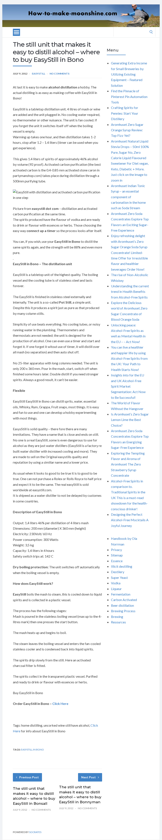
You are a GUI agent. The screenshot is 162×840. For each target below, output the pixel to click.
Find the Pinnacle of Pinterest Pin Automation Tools (129, 96)
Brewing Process (123, 611)
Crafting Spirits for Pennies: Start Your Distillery (124, 113)
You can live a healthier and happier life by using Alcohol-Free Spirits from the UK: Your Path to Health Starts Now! (129, 358)
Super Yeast (119, 577)
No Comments (59, 73)
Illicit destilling (121, 566)
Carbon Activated (124, 600)
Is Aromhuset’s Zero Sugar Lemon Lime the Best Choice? (130, 419)
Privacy (116, 550)
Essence (117, 561)
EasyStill (38, 73)
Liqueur (116, 589)
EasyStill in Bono (32, 749)
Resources (118, 622)
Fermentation (120, 594)
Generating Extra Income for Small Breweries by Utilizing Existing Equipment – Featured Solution (129, 74)
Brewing (117, 617)
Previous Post (29, 777)
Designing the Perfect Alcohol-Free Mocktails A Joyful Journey (129, 520)
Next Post (88, 777)
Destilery (117, 572)
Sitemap (117, 555)
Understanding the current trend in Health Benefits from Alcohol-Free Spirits (130, 291)
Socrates (35, 832)
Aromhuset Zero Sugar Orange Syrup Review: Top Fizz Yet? (127, 130)
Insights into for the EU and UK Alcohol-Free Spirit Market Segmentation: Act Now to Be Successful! (128, 386)
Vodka (115, 583)
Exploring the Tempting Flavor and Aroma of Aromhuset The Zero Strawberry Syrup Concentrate (128, 464)
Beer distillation (122, 605)
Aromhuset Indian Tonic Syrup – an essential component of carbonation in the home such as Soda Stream (128, 197)
